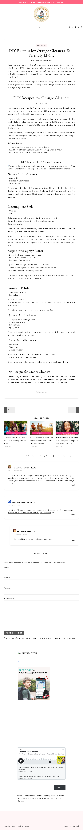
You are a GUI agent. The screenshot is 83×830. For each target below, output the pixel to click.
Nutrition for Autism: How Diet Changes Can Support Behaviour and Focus (67, 440)
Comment (9, 599)
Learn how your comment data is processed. (57, 638)
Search (60, 787)
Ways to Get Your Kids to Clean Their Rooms (28, 153)
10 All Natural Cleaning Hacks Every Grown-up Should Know (35, 150)
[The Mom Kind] (41, 14)
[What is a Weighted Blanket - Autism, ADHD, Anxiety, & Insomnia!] (9, 410)
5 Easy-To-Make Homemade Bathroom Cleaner (29, 147)
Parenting (41, 45)
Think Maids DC (50, 122)
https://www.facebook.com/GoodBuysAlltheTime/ (29, 513)
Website (7, 588)
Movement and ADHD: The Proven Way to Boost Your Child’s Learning (41, 440)
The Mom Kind (47, 60)
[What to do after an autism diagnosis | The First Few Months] (74, 410)
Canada (21, 801)
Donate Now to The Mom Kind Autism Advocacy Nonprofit (41, 2)
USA (52, 799)
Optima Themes (23, 826)
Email (7, 578)
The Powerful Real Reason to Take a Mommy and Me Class (15, 440)
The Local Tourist (21, 468)
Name (7, 567)
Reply (73, 485)
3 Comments (41, 392)
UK (56, 799)
